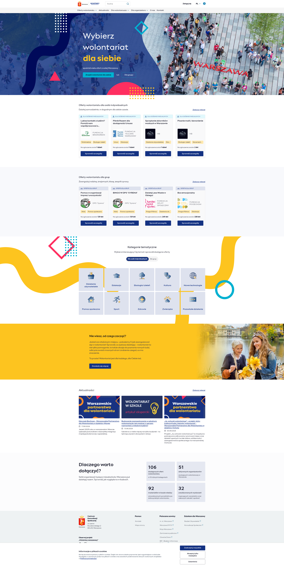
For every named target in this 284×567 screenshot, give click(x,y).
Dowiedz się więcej (100, 366)
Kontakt (138, 521)
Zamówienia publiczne (169, 533)
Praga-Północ (151, 211)
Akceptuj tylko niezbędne (192, 555)
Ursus (116, 142)
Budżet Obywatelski (192, 521)
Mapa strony (140, 525)
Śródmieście (86, 142)
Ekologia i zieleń (99, 142)
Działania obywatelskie (154, 142)
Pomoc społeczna (95, 211)
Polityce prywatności (88, 558)
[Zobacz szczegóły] (99, 420)
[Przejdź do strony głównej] (89, 4)
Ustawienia (192, 562)
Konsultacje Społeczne (194, 525)
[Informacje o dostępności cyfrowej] (204, 3)
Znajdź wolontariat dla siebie (98, 75)
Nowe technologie (198, 142)
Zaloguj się (187, 4)
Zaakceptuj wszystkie (192, 548)
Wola (83, 211)
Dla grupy (129, 75)
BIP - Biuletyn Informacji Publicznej (170, 542)
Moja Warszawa (167, 529)
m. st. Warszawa (167, 521)
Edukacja (124, 142)
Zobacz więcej (199, 110)
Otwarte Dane (166, 537)
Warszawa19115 (167, 525)
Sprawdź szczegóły (93, 154)
